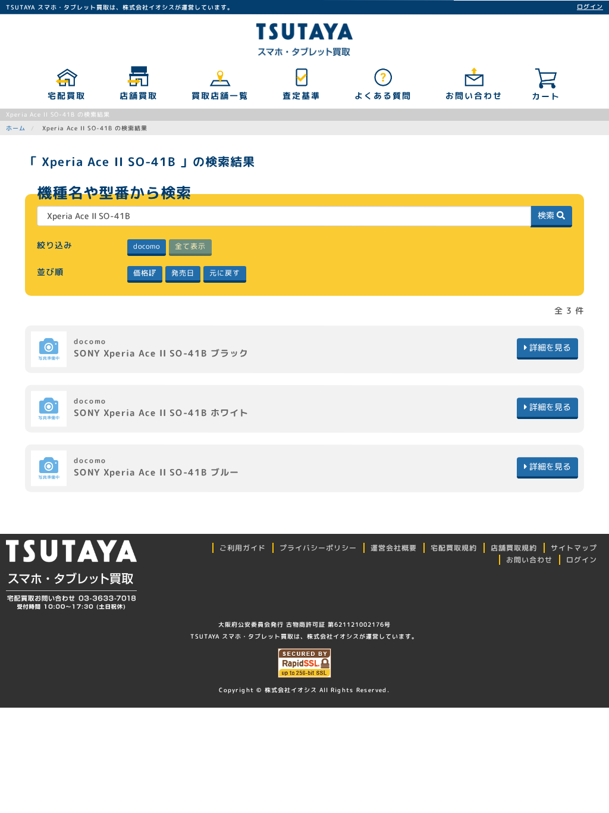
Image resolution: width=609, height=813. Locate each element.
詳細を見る (549, 347)
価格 (141, 273)
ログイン (590, 6)
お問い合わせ (473, 95)
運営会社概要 (394, 548)
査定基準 (301, 95)
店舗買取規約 (514, 548)
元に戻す (224, 273)
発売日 (182, 273)
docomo (146, 246)
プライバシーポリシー (318, 548)
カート (546, 96)
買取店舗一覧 (219, 95)
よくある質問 (382, 95)
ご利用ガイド (242, 548)
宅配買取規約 (454, 548)
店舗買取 (138, 95)
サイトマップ (574, 548)
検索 (547, 215)
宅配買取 (66, 95)
